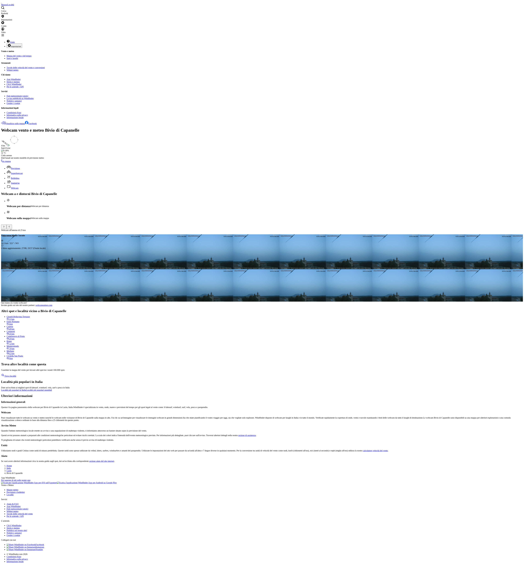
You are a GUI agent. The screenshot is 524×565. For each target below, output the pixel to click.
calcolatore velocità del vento (375, 450)
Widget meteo (12, 70)
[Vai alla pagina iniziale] (1, 2)
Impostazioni (16, 46)
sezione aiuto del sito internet (101, 461)
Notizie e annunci (14, 101)
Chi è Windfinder (14, 84)
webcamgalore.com (43, 305)
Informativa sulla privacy (17, 115)
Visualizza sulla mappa (15, 123)
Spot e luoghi (12, 58)
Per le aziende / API (15, 87)
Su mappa (6, 161)
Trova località (10, 376)
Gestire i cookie (13, 103)
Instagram (40, 547)
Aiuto (12, 42)
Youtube (39, 549)
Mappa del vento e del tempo (19, 56)
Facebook (32, 123)
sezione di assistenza (247, 435)
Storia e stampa (13, 82)
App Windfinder (14, 79)
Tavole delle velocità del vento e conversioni (26, 67)
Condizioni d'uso (14, 112)
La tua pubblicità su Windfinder (20, 98)
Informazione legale (15, 117)
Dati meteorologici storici (17, 96)
